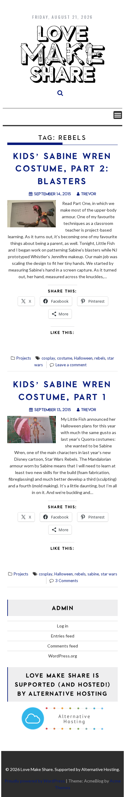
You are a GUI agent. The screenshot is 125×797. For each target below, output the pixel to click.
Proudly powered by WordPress (35, 780)
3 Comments (66, 580)
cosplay (48, 358)
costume (64, 358)
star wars (109, 573)
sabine (93, 573)
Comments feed (62, 645)
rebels (99, 358)
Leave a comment (71, 364)
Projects (23, 358)
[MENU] (117, 115)
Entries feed (62, 635)
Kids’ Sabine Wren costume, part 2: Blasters (62, 168)
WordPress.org (62, 655)
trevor (88, 193)
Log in (62, 625)
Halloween (83, 358)
